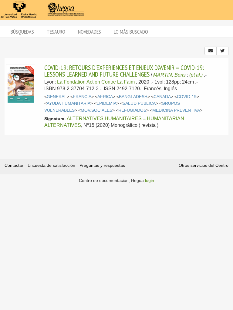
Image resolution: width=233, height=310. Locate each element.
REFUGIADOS (132, 110)
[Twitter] (222, 51)
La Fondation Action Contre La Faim (96, 81)
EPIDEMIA (106, 103)
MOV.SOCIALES (96, 110)
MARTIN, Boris (169, 75)
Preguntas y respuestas (102, 165)
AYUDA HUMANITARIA (68, 103)
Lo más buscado (131, 31)
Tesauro (56, 31)
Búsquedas (22, 31)
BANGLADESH (133, 96)
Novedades (89, 31)
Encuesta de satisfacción (51, 165)
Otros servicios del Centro (203, 165)
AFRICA (105, 96)
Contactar (14, 165)
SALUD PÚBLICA (139, 103)
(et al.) (196, 75)
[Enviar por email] (210, 51)
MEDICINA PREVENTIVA (176, 110)
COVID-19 (187, 96)
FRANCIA (82, 96)
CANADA (162, 96)
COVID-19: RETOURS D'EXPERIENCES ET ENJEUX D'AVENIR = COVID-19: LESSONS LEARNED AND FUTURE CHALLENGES (124, 70)
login (149, 180)
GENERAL (57, 96)
